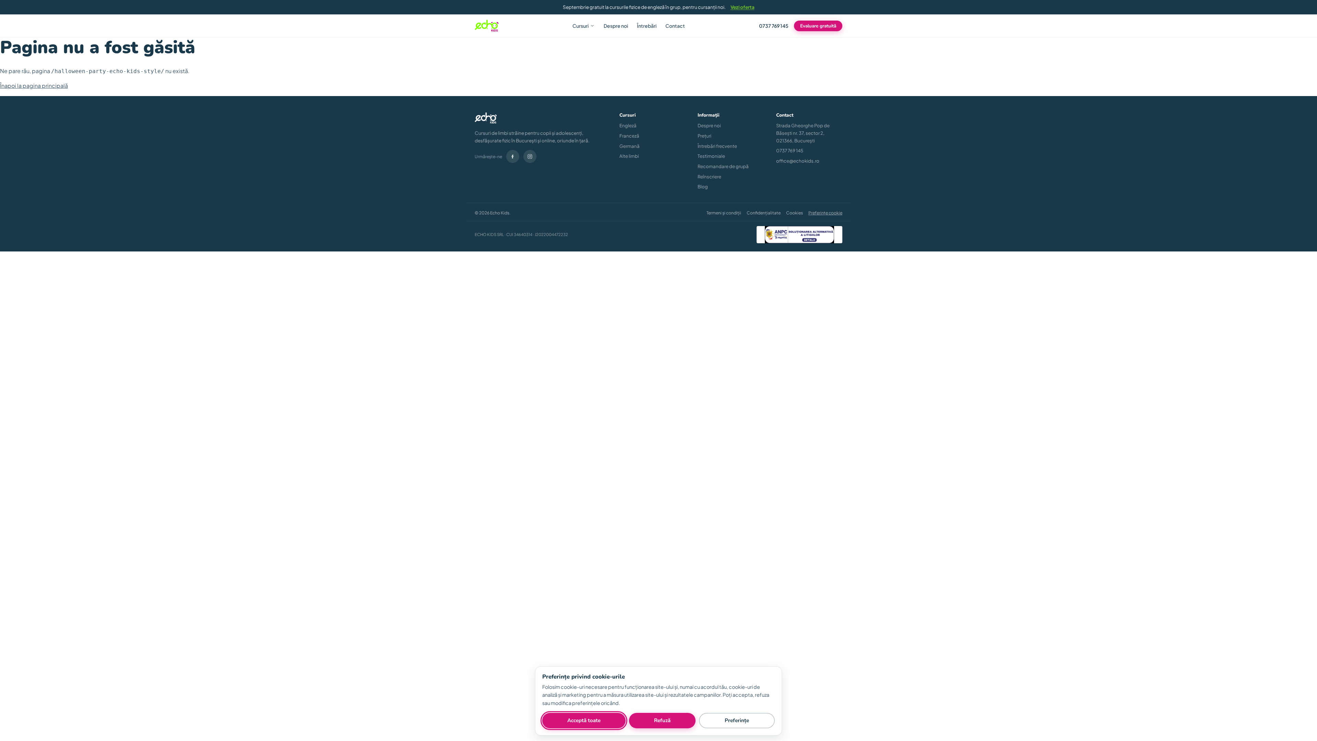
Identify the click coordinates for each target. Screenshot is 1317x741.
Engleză (628, 125)
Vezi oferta (743, 7)
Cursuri (580, 26)
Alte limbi (629, 156)
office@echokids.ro (797, 161)
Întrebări (646, 26)
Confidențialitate (764, 212)
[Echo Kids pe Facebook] (512, 156)
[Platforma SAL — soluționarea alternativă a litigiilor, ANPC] (799, 234)
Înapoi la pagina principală (34, 85)
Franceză (629, 136)
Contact (675, 26)
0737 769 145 (773, 26)
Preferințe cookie (825, 212)
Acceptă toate (584, 720)
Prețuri (704, 136)
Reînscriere (709, 176)
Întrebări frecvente (717, 146)
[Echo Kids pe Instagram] (529, 156)
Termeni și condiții (724, 212)
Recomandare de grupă (723, 166)
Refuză (662, 720)
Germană (629, 146)
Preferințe (737, 720)
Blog (703, 186)
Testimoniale (711, 156)
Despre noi (616, 26)
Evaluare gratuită (818, 26)
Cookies (794, 212)
